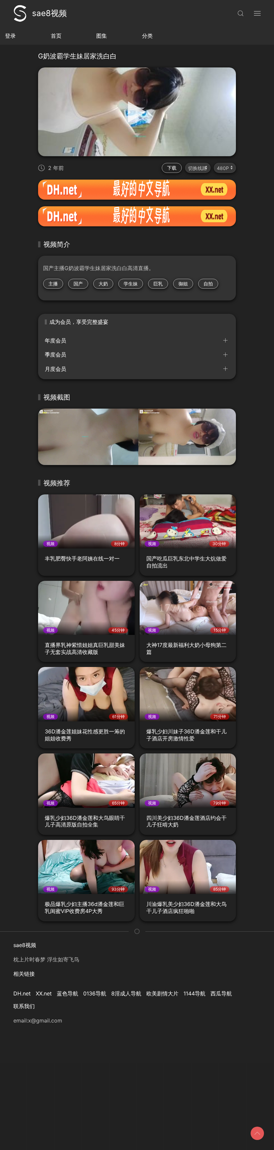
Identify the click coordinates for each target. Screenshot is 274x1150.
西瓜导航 (221, 993)
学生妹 (131, 283)
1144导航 (194, 993)
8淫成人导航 (126, 993)
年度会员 (55, 340)
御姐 (183, 283)
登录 (10, 35)
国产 (78, 283)
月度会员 (55, 369)
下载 (171, 168)
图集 (101, 35)
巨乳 (158, 283)
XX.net (44, 993)
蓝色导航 (67, 993)
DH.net (22, 993)
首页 (56, 35)
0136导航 (94, 993)
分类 (147, 35)
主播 (53, 283)
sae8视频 (49, 13)
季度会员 (55, 354)
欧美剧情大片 (162, 993)
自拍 (208, 283)
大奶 (103, 283)
